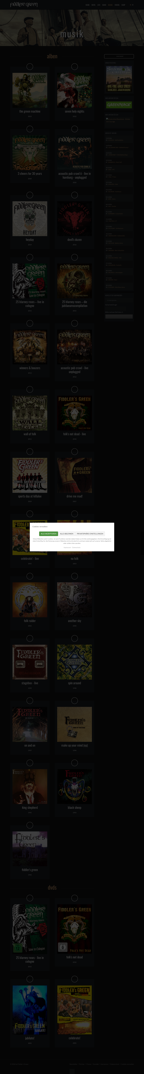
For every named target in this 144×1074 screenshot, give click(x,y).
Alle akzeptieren (48, 534)
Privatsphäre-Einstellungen (90, 534)
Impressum (67, 547)
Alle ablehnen (66, 534)
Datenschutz (76, 547)
